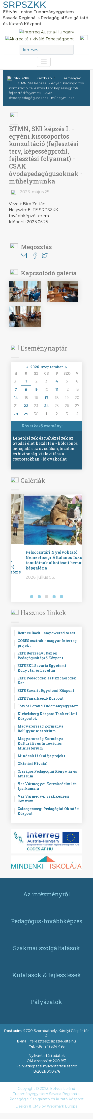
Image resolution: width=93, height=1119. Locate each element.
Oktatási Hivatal (33, 763)
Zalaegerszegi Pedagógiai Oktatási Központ (49, 811)
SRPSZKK (22, 78)
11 (56, 389)
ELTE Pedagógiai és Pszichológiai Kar (47, 680)
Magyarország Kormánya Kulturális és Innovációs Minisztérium (40, 743)
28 (15, 414)
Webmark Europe (62, 1106)
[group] (46, 548)
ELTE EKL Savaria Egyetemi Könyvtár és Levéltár (42, 668)
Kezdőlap (44, 78)
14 (16, 397)
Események (71, 78)
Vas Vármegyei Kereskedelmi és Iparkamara (47, 786)
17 (46, 397)
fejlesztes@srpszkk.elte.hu (53, 1041)
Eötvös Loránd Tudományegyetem (48, 706)
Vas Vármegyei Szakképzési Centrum (43, 798)
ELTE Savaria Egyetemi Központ (46, 690)
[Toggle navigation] (44, 62)
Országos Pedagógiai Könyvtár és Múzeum (47, 773)
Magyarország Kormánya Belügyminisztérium (40, 728)
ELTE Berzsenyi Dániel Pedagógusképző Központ (40, 655)
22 (26, 405)
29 (26, 414)
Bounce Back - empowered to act (46, 633)
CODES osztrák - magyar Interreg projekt (47, 643)
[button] (15, 597)
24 (46, 405)
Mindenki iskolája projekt (41, 755)
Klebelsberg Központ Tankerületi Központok (47, 716)
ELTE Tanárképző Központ (40, 698)
